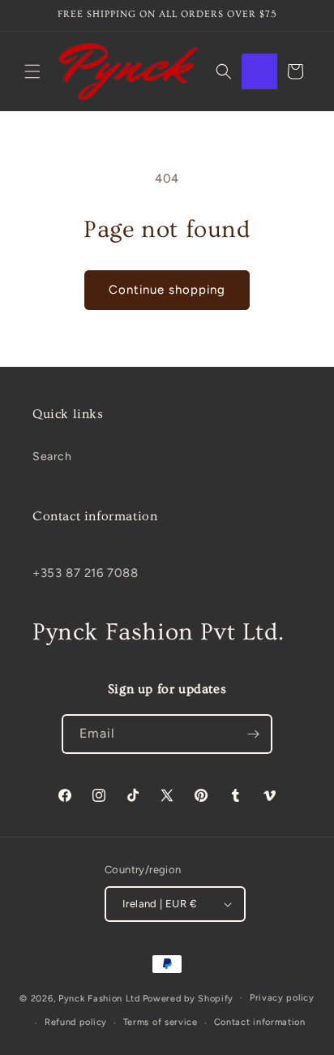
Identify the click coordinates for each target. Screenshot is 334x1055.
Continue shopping (167, 289)
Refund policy (76, 1022)
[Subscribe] (253, 734)
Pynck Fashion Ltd (99, 998)
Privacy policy (282, 998)
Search (52, 456)
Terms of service (160, 1022)
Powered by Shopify (188, 998)
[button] (32, 71)
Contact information (260, 1022)
